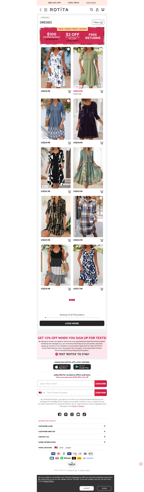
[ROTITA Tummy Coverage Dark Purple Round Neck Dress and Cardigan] (88, 119)
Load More (72, 323)
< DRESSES (44, 17)
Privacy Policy (48, 481)
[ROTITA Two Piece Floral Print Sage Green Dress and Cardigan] (88, 167)
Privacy (81, 406)
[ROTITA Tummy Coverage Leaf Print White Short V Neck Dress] (56, 67)
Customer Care (45, 426)
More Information (47, 442)
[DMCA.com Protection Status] (72, 464)
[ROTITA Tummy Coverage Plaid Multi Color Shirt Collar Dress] (88, 216)
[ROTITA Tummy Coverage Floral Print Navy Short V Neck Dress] (88, 265)
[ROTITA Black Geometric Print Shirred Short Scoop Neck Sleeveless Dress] (56, 265)
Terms (74, 406)
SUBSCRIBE (100, 384)
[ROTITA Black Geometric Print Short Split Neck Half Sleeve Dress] (56, 216)
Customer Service (46, 431)
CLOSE (104, 488)
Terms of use (72, 470)
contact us (43, 437)
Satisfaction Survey (47, 421)
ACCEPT (87, 488)
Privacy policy (85, 470)
